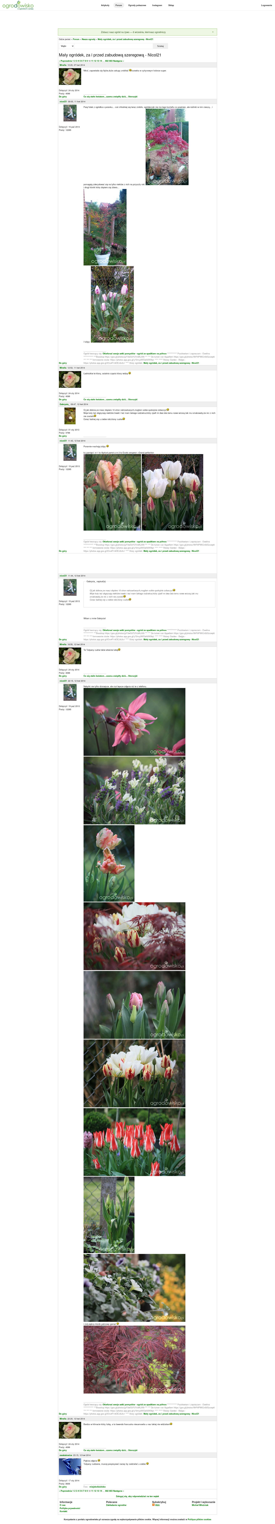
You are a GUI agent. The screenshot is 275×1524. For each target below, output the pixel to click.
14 (101, 60)
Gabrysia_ (65, 404)
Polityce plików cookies (199, 1519)
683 (111, 60)
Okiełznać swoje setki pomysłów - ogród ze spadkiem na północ (135, 353)
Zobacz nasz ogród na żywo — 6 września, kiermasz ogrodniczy (133, 32)
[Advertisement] (137, 20)
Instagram (157, 5)
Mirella (63, 64)
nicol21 (63, 101)
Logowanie (266, 5)
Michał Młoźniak (200, 1504)
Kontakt (63, 1511)
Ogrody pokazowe (137, 5)
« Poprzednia (65, 60)
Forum (119, 5)
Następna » (118, 60)
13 (98, 60)
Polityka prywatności (70, 1508)
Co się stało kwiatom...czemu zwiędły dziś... (106, 96)
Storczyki (133, 96)
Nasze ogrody (88, 39)
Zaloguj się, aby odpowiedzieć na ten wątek (137, 1496)
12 (95, 60)
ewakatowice (66, 1455)
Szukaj (160, 46)
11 (92, 60)
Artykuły (105, 5)
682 (107, 60)
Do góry (63, 96)
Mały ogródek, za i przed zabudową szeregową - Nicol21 (125, 39)
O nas (62, 1504)
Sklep (171, 5)
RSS (157, 1505)
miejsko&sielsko (97, 1486)
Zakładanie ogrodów (116, 1504)
